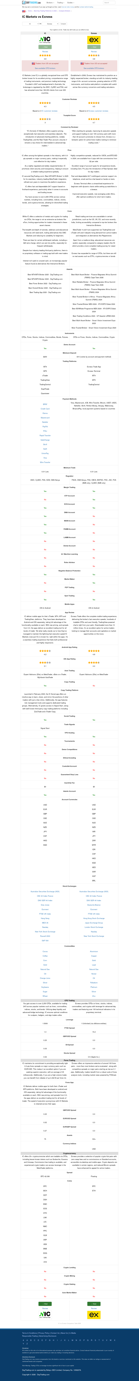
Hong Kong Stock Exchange (94, 918)
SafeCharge (45, 440)
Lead (94, 964)
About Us (64, 1333)
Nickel (93, 973)
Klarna (45, 413)
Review (45, 51)
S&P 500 (45, 940)
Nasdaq (45, 927)
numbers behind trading (86, 7)
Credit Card (45, 408)
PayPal (45, 426)
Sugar (45, 991)
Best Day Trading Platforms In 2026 (45, 11)
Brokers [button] (50, 2)
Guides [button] (70, 2)
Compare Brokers (64, 11)
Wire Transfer (45, 462)
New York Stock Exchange (45, 931)
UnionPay (45, 453)
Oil (45, 973)
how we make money (68, 7)
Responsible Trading (30, 1336)
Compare (63, 24)
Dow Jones (45, 905)
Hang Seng (45, 918)
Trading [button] (60, 2)
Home (30, 11)
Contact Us (55, 1333)
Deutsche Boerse (93, 905)
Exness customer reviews (98, 111)
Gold (45, 964)
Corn (45, 960)
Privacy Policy (43, 1333)
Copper (94, 956)
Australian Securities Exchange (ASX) (45, 891)
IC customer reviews (49, 111)
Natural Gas (45, 969)
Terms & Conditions (29, 1333)
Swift (45, 448)
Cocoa (45, 951)
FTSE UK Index (45, 913)
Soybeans (45, 987)
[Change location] (24, 11)
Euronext (45, 909)
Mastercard (45, 417)
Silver (45, 982)
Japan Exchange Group (94, 922)
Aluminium (94, 951)
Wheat (45, 996)
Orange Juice (45, 978)
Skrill (45, 444)
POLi (45, 431)
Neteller (45, 422)
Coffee (45, 956)
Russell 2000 (45, 936)
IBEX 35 (45, 922)
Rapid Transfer (45, 435)
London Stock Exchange (94, 927)
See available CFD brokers (45, 68)
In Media (72, 1333)
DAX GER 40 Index (45, 900)
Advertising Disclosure (47, 1336)
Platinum (94, 987)
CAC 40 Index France (45, 896)
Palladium (94, 982)
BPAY (45, 404)
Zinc (94, 996)
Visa (45, 457)
